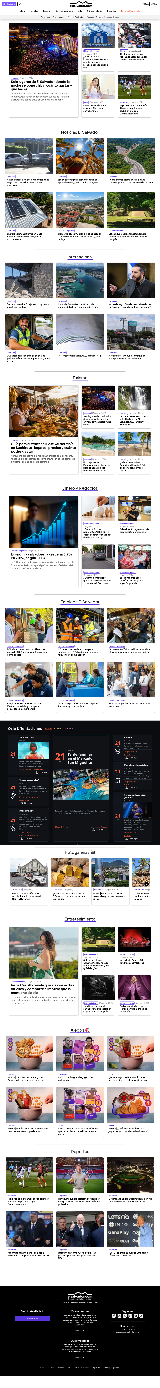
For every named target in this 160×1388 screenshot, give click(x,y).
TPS (54, 17)
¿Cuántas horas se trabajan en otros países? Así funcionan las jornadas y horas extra (28, 358)
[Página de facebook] (114, 1317)
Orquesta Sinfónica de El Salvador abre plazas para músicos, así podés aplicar (129, 650)
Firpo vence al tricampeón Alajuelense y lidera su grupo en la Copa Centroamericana (133, 109)
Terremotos (45, 17)
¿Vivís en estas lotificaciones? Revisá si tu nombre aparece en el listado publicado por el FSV (97, 62)
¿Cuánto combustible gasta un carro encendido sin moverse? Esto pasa (97, 580)
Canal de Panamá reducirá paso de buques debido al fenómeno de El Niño (78, 305)
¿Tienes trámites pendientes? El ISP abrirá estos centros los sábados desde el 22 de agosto (97, 533)
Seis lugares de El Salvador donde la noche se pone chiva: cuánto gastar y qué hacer (41, 85)
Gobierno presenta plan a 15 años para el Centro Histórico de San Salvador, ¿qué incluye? (79, 236)
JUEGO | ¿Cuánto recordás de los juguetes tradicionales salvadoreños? (128, 1130)
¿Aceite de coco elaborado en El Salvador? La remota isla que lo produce (69, 896)
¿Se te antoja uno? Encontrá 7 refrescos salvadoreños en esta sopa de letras (130, 1078)
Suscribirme (32, 1318)
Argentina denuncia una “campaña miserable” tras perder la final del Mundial (29, 1254)
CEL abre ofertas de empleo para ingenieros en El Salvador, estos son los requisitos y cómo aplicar (78, 652)
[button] (146, 883)
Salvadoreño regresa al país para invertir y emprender (134, 530)
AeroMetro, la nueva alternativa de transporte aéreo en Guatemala (127, 357)
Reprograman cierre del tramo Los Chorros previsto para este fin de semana (131, 181)
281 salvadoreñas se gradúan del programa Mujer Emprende (131, 580)
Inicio (22, 11)
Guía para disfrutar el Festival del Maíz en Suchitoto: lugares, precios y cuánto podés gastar (43, 447)
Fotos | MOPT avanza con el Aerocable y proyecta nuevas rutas (109, 896)
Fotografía (17, 889)
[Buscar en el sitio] (19, 4)
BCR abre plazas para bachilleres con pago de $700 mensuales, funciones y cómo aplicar (27, 652)
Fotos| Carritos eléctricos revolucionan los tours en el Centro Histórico (26, 896)
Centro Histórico (112, 17)
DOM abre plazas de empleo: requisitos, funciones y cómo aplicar (79, 705)
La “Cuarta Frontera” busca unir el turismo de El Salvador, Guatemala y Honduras (134, 420)
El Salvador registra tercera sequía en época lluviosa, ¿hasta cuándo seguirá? (78, 181)
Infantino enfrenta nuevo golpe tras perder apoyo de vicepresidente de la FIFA (78, 1255)
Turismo (46, 11)
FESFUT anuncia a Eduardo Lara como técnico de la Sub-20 (128, 1254)
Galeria (112, 1125)
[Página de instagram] (125, 1317)
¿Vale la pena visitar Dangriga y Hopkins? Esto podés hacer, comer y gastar (133, 466)
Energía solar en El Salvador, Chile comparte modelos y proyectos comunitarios (24, 236)
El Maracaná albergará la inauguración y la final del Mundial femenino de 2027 (130, 1200)
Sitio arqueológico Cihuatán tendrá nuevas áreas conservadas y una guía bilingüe (128, 236)
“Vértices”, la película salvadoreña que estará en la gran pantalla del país (97, 1009)
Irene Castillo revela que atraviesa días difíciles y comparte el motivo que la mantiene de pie (42, 989)
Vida (80, 11)
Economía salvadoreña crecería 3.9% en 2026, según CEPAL (41, 556)
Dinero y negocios (64, 11)
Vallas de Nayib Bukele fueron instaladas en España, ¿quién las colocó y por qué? (130, 305)
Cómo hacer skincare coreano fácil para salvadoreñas (94, 108)
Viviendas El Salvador (95, 17)
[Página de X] (119, 1317)
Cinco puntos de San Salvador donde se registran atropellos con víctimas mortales (28, 182)
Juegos (61, 17)
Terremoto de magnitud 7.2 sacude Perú (79, 355)
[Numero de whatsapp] (130, 1317)
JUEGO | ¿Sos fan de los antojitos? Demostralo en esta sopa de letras (26, 1078)
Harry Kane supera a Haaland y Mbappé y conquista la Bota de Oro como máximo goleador (79, 1201)
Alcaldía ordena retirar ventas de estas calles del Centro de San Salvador (133, 57)
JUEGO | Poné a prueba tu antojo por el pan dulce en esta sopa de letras (28, 1130)
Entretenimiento (94, 11)
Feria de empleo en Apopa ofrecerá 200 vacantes (130, 705)
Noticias (34, 11)
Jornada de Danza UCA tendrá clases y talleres (132, 961)
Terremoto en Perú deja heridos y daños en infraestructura (28, 305)
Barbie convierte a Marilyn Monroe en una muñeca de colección (133, 1009)
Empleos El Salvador (75, 17)
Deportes (111, 11)
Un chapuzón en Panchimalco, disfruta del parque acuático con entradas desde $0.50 (96, 466)
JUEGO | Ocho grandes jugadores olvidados (75, 1078)
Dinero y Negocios (111, 1367)
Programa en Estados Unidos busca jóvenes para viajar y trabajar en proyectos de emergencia (25, 706)
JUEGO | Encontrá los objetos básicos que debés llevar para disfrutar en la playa (78, 1131)
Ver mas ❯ (79, 1330)
